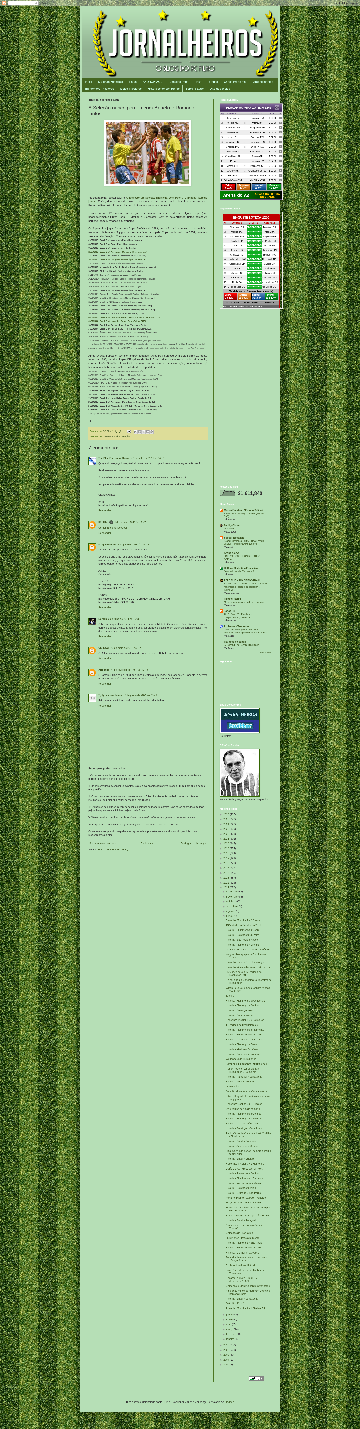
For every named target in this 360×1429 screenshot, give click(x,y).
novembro (232, 896)
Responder (104, 510)
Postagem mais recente (102, 843)
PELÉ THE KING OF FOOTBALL (242, 580)
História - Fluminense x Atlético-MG (245, 1000)
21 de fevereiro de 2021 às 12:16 (129, 669)
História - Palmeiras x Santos (242, 1173)
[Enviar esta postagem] (128, 431)
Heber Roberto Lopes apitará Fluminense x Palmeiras (242, 1070)
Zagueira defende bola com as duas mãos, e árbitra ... (246, 1259)
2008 (226, 1354)
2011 (226, 887)
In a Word (229, 528)
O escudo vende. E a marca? (239, 571)
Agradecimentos (262, 81)
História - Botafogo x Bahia (241, 1188)
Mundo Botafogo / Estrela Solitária (244, 510)
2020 (226, 843)
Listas (133, 81)
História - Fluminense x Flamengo (245, 1178)
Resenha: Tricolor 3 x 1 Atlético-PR (245, 1308)
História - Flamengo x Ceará (242, 1044)
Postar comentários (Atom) (113, 849)
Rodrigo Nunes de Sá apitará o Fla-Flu (248, 1215)
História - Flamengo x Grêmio (242, 944)
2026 (226, 814)
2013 (226, 877)
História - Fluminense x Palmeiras (245, 1029)
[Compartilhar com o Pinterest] (151, 432)
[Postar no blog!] (140, 432)
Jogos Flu (229, 611)
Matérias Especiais (110, 81)
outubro (231, 901)
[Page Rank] (256, 1379)
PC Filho (103, 522)
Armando (103, 669)
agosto (230, 911)
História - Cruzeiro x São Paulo (243, 1193)
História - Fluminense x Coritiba (243, 1113)
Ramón (102, 619)
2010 (226, 1345)
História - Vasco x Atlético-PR (242, 1123)
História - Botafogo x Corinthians (244, 1128)
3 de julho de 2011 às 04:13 (148, 458)
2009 (226, 1350)
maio (229, 1319)
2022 (226, 833)
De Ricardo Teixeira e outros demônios (248, 949)
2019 (226, 848)
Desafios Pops (178, 81)
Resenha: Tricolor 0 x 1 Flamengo (245, 1163)
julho (229, 916)
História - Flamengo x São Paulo (244, 1242)
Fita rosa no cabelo (235, 641)
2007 (226, 1359)
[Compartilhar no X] (143, 432)
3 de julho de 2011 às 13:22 (133, 544)
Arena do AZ (231, 553)
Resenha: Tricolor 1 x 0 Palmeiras (245, 1020)
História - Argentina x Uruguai (242, 1146)
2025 (226, 819)
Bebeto (107, 436)
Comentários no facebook (113, 527)
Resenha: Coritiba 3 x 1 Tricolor (244, 1104)
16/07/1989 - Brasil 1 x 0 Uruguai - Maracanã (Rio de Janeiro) (116, 259)
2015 (226, 867)
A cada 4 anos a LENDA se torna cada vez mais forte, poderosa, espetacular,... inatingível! (245, 586)
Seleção (126, 436)
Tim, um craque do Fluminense (243, 1202)
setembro (232, 906)
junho (229, 1314)
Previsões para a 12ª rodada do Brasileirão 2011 (244, 973)
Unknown (103, 648)
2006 (226, 1364)
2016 (226, 863)
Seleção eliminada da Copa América (246, 1091)
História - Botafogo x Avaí (240, 1010)
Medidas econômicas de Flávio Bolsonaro (245, 602)
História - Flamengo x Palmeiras (244, 1118)
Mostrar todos (266, 652)
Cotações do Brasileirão (239, 1233)
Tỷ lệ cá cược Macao (110, 695)
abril (229, 1324)
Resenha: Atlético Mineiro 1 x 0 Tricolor (248, 967)
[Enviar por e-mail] (136, 432)
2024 (226, 824)
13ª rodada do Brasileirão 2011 (243, 925)
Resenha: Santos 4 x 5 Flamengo (245, 962)
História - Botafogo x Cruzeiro (242, 935)
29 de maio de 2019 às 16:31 (127, 648)
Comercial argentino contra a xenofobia (248, 1286)
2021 (226, 838)
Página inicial (148, 843)
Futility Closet (232, 525)
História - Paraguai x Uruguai (242, 1054)
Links (197, 81)
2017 (226, 858)
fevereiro (231, 1334)
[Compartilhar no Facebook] (147, 432)
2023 (226, 828)
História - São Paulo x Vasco (242, 939)
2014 (226, 872)
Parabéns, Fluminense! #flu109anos (246, 1064)
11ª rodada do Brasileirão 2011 (243, 1025)
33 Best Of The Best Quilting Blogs (241, 645)
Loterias (212, 81)
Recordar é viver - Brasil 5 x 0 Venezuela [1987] (242, 1279)
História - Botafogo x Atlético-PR (244, 1034)
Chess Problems (235, 81)
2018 (226, 853)
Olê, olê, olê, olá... (236, 1303)
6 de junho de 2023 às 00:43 (141, 695)
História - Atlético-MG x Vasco (242, 1049)
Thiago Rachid (232, 598)
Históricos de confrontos (164, 88)
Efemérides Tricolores (99, 88)
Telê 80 (230, 995)
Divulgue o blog (220, 88)
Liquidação (232, 1086)
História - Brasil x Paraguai (241, 1141)
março (230, 1329)
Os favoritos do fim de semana (243, 1109)
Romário (116, 436)
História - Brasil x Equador (240, 1158)
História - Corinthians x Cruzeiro (244, 1039)
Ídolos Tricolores (131, 88)
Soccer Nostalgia (234, 537)
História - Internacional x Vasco (243, 1183)
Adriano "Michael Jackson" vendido (246, 1197)
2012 (226, 882)
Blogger (229, 1402)
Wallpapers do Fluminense (241, 1059)
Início (88, 81)
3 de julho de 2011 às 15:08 (124, 619)
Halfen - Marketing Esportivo (241, 568)
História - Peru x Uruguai (240, 1081)
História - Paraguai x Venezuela (244, 1076)
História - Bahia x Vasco (239, 1015)
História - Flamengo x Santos (242, 1005)
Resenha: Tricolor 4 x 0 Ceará (243, 920)
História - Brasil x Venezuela (242, 1298)
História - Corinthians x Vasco (242, 1252)
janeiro (230, 1338)
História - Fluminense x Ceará (243, 930)
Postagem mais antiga (193, 843)
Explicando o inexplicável (240, 1265)
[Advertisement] (246, 342)
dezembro (232, 891)
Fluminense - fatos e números (242, 1238)
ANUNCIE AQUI (153, 81)
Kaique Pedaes (107, 544)
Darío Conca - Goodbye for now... (244, 1168)
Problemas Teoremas (236, 626)
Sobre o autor (195, 88)
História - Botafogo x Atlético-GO (244, 1247)
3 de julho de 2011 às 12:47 (130, 522)
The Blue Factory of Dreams (115, 458)
